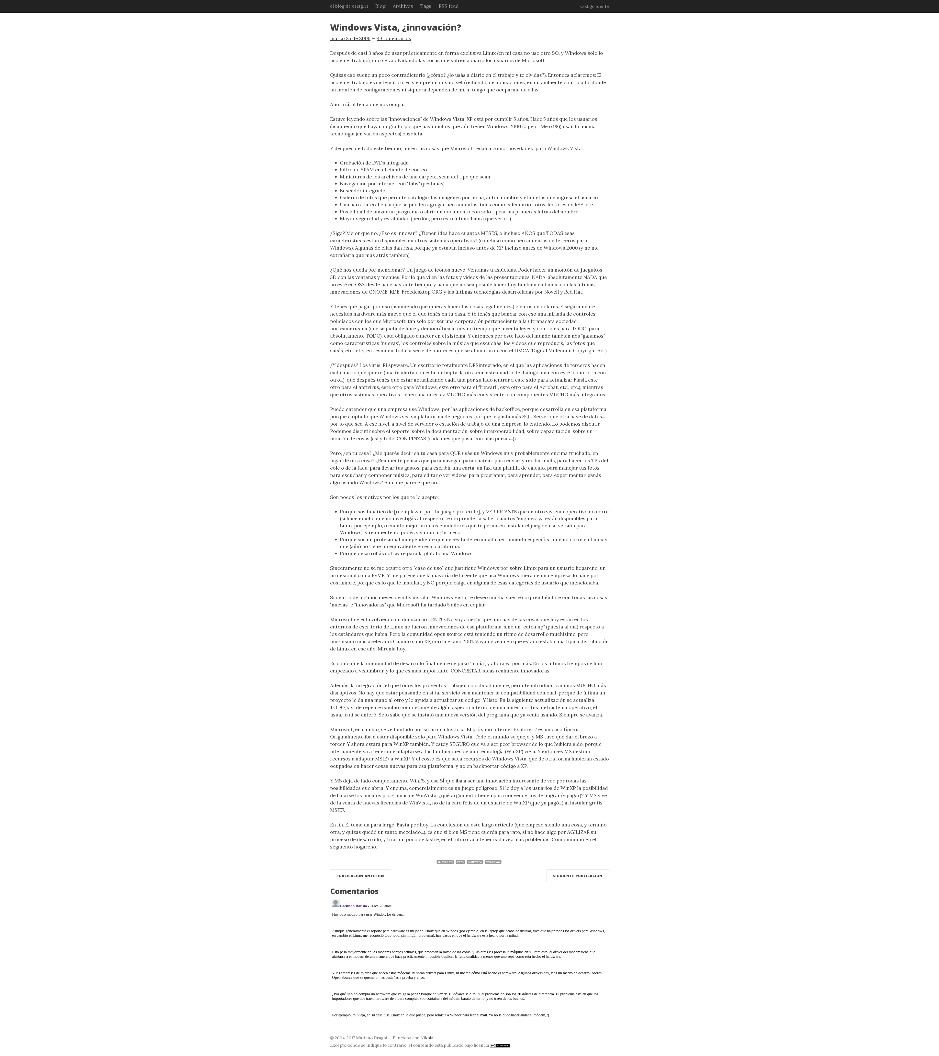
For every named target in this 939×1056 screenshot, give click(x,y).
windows (493, 862)
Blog (380, 6)
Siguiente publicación (578, 875)
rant (460, 862)
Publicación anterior (360, 875)
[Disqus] (469, 959)
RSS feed (449, 6)
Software (475, 862)
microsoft (445, 862)
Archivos (403, 6)
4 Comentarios (394, 38)
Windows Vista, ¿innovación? (395, 27)
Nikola (427, 1038)
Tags (425, 6)
